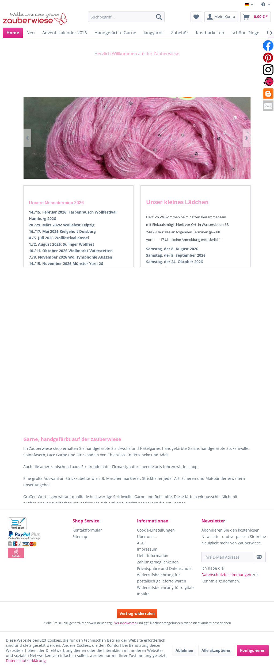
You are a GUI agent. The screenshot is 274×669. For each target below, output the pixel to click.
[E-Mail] (268, 105)
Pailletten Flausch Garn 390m (136, 138)
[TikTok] (268, 93)
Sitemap (80, 536)
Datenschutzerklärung (26, 660)
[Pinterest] (268, 57)
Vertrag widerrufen (137, 613)
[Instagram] (268, 69)
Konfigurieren (252, 650)
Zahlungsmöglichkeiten (158, 562)
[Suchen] (159, 17)
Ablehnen (184, 650)
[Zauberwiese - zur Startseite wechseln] (35, 18)
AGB (140, 542)
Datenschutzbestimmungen (226, 574)
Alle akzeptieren (216, 650)
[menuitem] (265, 4)
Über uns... (147, 536)
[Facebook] (268, 45)
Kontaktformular (87, 530)
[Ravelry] (268, 81)
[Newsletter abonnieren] (259, 557)
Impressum (147, 549)
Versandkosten (125, 623)
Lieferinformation (152, 555)
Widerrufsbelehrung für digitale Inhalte (166, 590)
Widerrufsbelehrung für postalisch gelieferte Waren (161, 578)
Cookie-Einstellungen (156, 530)
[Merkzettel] (196, 17)
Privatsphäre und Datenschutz (164, 568)
